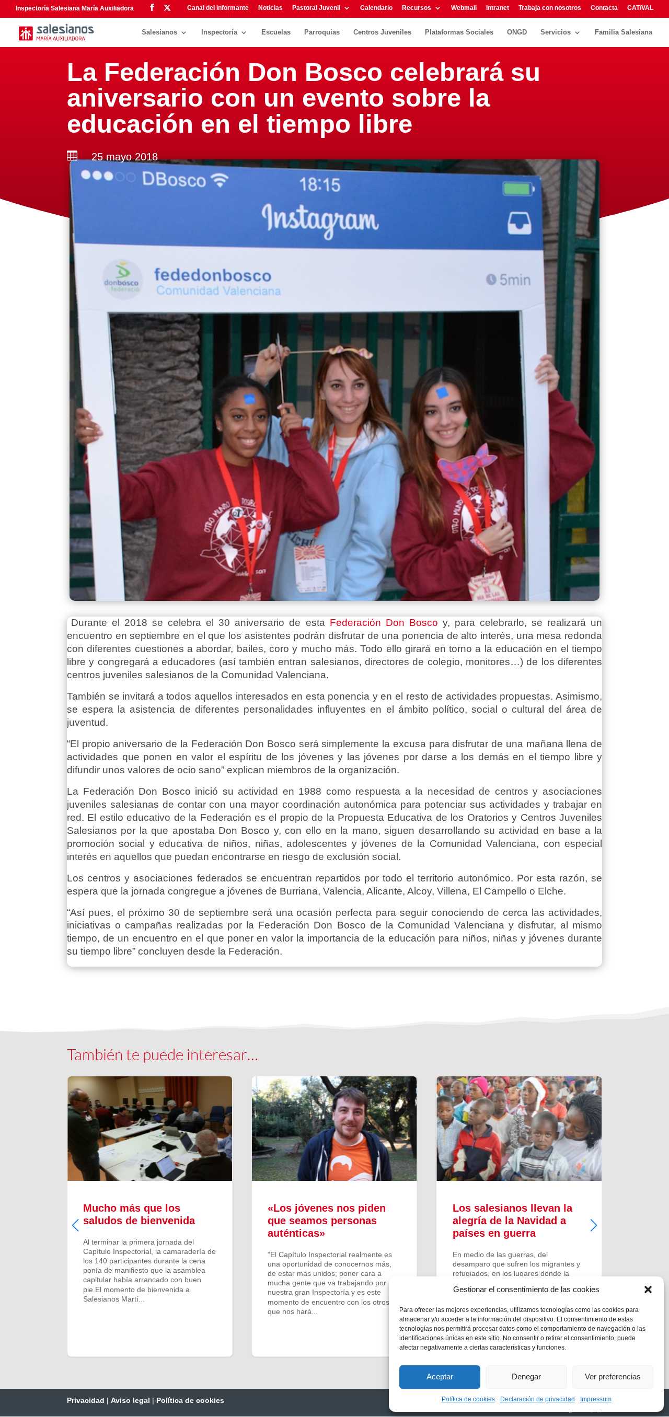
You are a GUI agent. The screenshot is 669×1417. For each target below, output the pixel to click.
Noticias (270, 8)
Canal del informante (218, 8)
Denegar (526, 1376)
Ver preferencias (613, 1376)
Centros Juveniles (382, 32)
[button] (648, 1289)
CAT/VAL (640, 8)
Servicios (555, 32)
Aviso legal (130, 1400)
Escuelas (276, 32)
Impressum (596, 1399)
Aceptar (439, 1376)
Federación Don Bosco (384, 622)
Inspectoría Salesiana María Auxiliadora (75, 8)
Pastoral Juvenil (316, 8)
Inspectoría (219, 32)
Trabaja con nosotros (549, 8)
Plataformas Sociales (459, 32)
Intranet (497, 8)
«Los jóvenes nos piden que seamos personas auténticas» (159, 1216)
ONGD (517, 32)
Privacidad (86, 1400)
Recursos (416, 8)
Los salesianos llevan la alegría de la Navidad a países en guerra (344, 1216)
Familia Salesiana (623, 32)
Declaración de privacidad (537, 1399)
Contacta (604, 8)
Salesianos (159, 32)
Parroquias (322, 32)
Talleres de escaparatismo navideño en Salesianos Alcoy (528, 1216)
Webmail (464, 8)
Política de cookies (468, 1399)
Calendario (376, 8)
